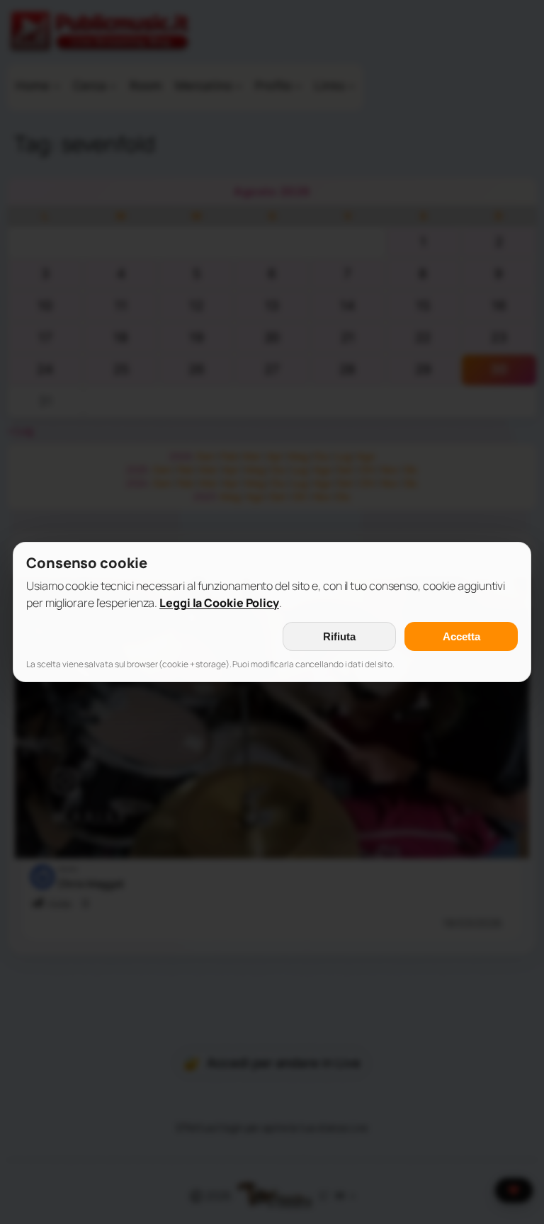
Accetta (461, 636)
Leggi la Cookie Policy (219, 603)
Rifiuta (339, 636)
